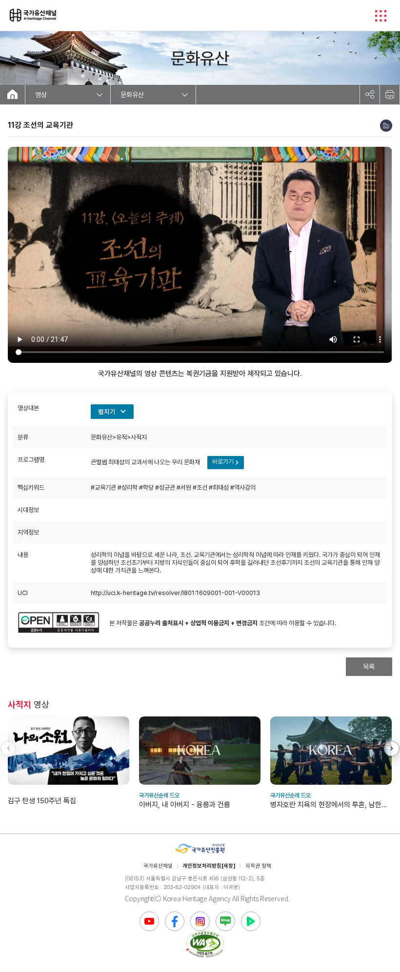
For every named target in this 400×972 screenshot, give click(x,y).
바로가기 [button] (223, 461)
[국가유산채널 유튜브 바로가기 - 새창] (149, 921)
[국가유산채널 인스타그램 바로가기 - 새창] (200, 921)
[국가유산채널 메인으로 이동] (12, 94)
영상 (41, 95)
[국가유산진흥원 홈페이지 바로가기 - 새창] (200, 849)
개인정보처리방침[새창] (209, 866)
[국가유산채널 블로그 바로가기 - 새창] (225, 921)
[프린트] (390, 94)
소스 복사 (386, 125)
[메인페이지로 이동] (33, 15)
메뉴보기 (380, 15)
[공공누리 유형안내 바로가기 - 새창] (59, 623)
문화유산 (132, 95)
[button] (392, 748)
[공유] (370, 94)
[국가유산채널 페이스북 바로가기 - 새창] (174, 921)
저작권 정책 (258, 866)
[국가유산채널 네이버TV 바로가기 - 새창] (250, 921)
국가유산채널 (158, 866)
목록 (369, 667)
